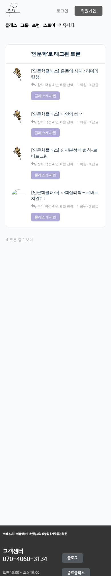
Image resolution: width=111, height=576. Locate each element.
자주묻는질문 (59, 534)
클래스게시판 (45, 95)
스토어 (49, 25)
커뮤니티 (67, 25)
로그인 (62, 10)
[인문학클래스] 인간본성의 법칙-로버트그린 (64, 153)
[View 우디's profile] (18, 196)
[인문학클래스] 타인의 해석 (57, 114)
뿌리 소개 (8, 534)
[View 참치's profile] (18, 74)
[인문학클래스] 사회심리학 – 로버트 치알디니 (64, 195)
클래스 (11, 25)
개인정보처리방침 (39, 534)
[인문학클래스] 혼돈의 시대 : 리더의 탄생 (64, 73)
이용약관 (21, 534)
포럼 (36, 25)
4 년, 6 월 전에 (62, 85)
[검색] (44, 11)
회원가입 (88, 10)
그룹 (24, 25)
